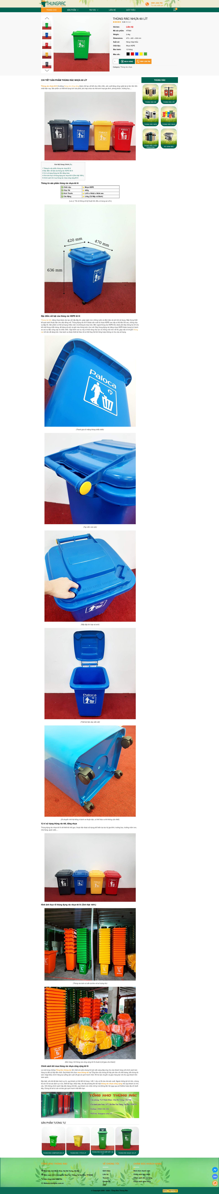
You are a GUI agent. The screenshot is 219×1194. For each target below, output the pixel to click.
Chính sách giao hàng (142, 1181)
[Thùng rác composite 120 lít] (78, 1138)
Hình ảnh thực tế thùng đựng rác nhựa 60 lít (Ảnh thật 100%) (63, 175)
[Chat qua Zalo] (215, 1177)
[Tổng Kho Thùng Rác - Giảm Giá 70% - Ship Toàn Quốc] (53, 4)
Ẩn (71, 164)
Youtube (106, 1178)
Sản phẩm (71, 10)
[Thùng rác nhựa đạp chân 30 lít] (127, 1138)
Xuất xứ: (116, 42)
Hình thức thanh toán (141, 1171)
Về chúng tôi (111, 1163)
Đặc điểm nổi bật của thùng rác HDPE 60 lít (57, 171)
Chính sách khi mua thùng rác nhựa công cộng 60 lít (60, 178)
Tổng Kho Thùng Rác (119, 1190)
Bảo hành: (117, 49)
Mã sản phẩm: (118, 30)
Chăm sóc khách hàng (147, 1163)
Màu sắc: (116, 54)
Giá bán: (116, 27)
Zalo (104, 1185)
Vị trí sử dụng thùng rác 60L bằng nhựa (55, 173)
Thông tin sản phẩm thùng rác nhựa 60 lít (56, 168)
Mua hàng (128, 61)
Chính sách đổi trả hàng (142, 1178)
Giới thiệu (130, 10)
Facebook (106, 1181)
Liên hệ (112, 10)
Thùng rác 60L (46, 320)
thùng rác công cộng (71, 86)
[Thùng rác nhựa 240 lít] (53, 1138)
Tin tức (92, 10)
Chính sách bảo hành (141, 1174)
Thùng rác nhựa (126, 67)
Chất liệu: (117, 45)
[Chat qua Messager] (215, 1170)
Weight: (116, 34)
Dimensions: (118, 38)
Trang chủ (51, 10)
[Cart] (175, 10)
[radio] (128, 54)
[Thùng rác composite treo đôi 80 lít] (102, 1138)
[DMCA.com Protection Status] (170, 1191)
